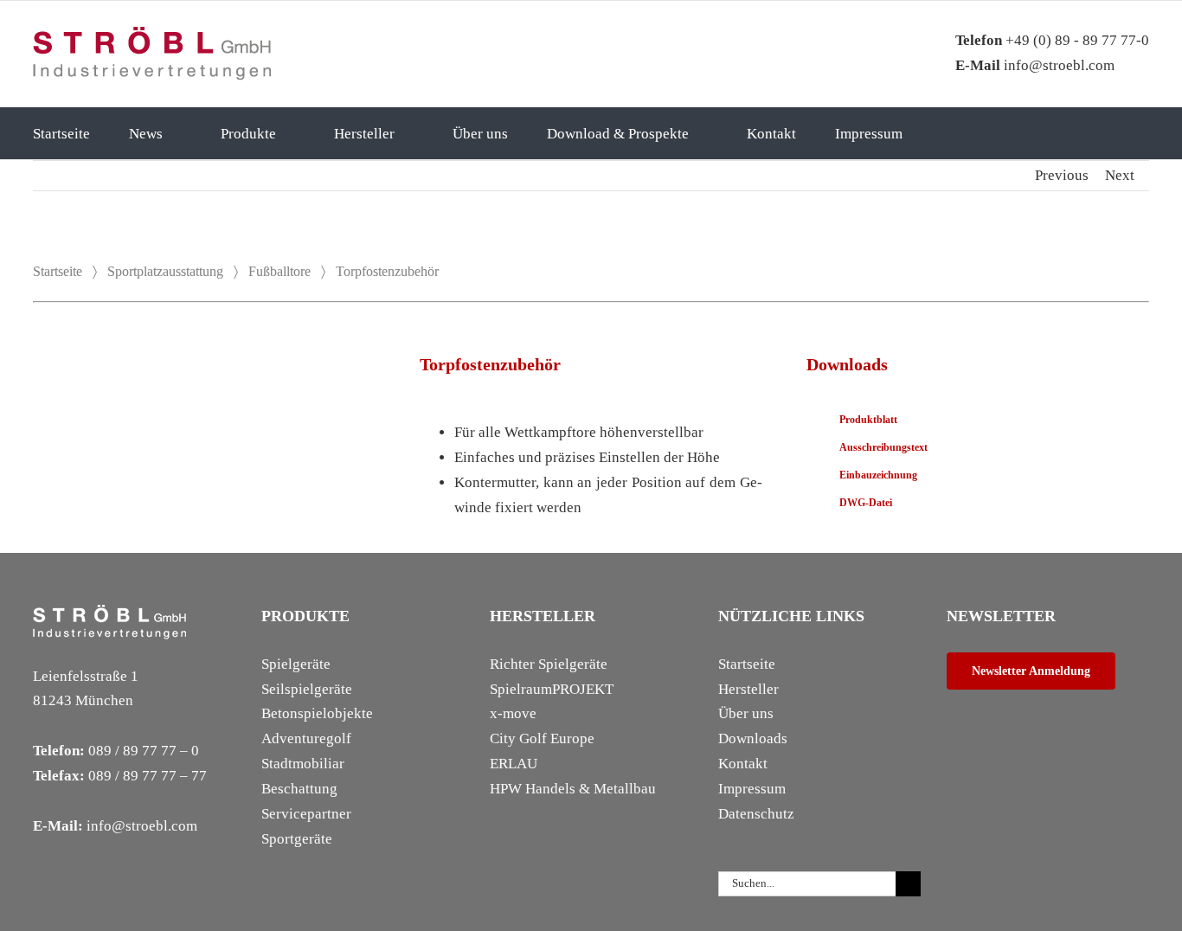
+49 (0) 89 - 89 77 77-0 (1052, 40)
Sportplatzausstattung (165, 271)
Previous (1062, 175)
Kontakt (743, 763)
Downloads (752, 738)
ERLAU (513, 763)
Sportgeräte (296, 839)
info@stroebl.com (1035, 65)
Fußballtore (279, 271)
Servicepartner (306, 814)
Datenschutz (756, 814)
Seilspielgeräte (306, 689)
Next (1119, 175)
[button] (966, 133)
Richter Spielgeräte (548, 664)
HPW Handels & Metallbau (573, 788)
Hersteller (748, 689)
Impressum (752, 788)
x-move (513, 713)
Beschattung (299, 788)
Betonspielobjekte (317, 713)
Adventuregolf (306, 738)
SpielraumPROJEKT (551, 689)
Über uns (746, 713)
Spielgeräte (296, 664)
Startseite (57, 271)
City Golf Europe (542, 738)
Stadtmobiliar (302, 763)
